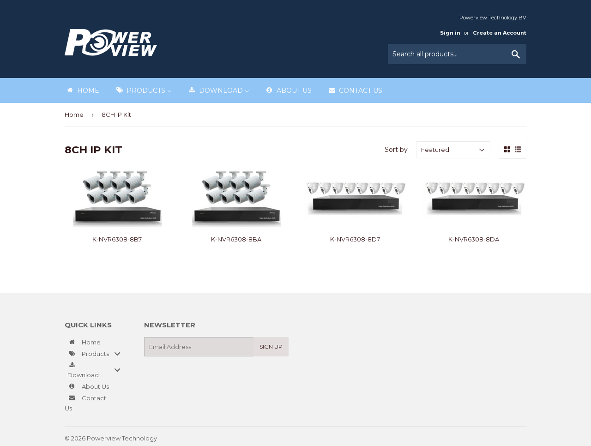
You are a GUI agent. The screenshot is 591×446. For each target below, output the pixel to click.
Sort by (396, 149)
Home (74, 114)
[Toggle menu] (117, 353)
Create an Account (499, 33)
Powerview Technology (122, 438)
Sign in (450, 33)
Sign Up (271, 346)
